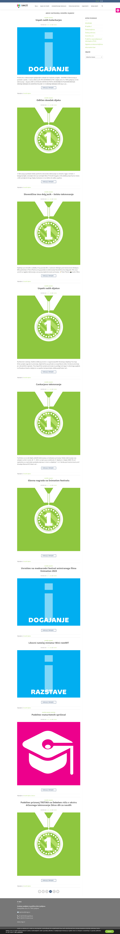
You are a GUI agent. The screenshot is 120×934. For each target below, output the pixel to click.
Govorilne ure (89, 36)
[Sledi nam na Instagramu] (102, 1)
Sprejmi (110, 931)
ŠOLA (36, 6)
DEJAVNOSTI (85, 6)
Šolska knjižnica (90, 29)
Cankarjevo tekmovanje (48, 384)
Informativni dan (90, 47)
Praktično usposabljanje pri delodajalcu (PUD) (93, 40)
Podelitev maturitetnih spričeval (49, 714)
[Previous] (39, 891)
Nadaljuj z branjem (49, 87)
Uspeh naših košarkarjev (49, 20)
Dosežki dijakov (48, 17)
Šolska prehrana (90, 33)
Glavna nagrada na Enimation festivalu (48, 480)
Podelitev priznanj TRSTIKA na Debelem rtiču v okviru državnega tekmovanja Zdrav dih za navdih (49, 804)
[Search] (102, 6)
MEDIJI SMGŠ (94, 6)
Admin (55, 24)
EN (96, 1)
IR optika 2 (88, 26)
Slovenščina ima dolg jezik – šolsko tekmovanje (49, 194)
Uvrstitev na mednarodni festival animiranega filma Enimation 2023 (48, 569)
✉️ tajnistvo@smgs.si (23, 912)
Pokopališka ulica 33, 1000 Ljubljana (28, 908)
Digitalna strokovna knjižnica (94, 44)
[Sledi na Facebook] (100, 1)
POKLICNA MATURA (74, 6)
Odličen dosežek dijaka (49, 100)
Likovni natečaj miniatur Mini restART (49, 642)
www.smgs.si (21, 922)
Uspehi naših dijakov (49, 288)
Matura (53, 712)
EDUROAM (88, 23)
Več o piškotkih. (18, 932)
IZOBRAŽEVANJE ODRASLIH (59, 6)
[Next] (57, 891)
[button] (118, 10)
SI (98, 1)
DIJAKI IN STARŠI (44, 6)
